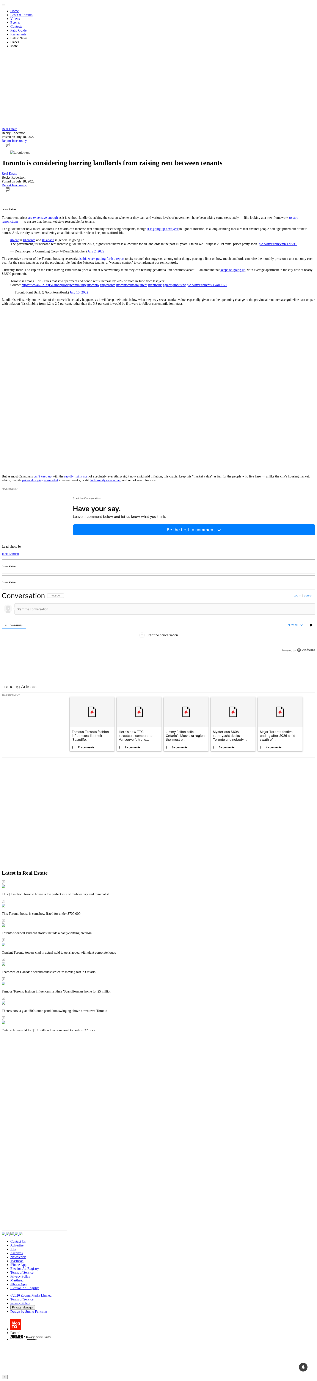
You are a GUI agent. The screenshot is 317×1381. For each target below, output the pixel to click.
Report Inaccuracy (14, 141)
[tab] (14, 625)
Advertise (17, 1245)
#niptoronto (107, 285)
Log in (297, 595)
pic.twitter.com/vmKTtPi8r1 (278, 244)
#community (77, 285)
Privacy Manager (22, 1307)
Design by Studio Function (28, 1311)
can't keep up (43, 476)
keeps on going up (232, 270)
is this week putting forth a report (101, 258)
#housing (179, 285)
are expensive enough (43, 217)
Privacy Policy (20, 1276)
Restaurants (18, 34)
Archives (16, 1253)
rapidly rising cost (75, 476)
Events (15, 22)
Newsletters (18, 1257)
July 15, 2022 (79, 292)
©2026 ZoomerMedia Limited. (31, 1295)
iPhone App (18, 1265)
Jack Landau (10, 554)
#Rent (14, 240)
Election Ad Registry (24, 1268)
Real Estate (9, 129)
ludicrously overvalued (105, 480)
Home (14, 11)
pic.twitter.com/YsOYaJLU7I (207, 285)
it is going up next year (163, 229)
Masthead (17, 1261)
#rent (143, 285)
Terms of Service (21, 1272)
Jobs (13, 1249)
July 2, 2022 (96, 251)
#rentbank (155, 285)
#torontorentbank (128, 285)
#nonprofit (61, 285)
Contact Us (18, 1241)
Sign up (308, 595)
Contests (16, 26)
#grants (168, 285)
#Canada (48, 240)
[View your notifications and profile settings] (311, 625)
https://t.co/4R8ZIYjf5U (38, 285)
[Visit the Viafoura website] (306, 669)
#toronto (93, 285)
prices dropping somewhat (40, 480)
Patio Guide (18, 30)
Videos (15, 19)
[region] (158, 632)
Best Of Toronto (21, 15)
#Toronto (29, 240)
